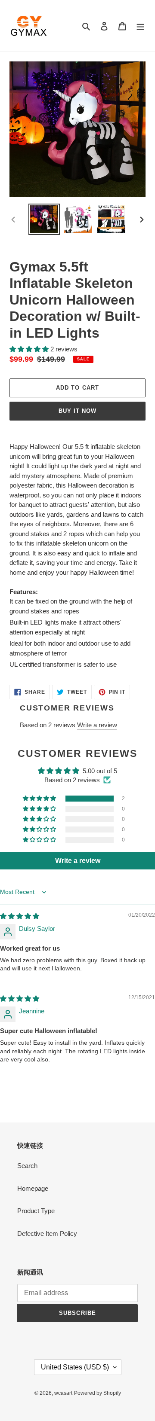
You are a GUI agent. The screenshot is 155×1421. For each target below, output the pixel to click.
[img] (19, 916)
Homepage (32, 1188)
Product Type (36, 1210)
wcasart (63, 1393)
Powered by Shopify (97, 1393)
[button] (29, 349)
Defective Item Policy (47, 1233)
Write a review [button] (77, 860)
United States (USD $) (75, 1367)
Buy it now (77, 411)
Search (27, 1165)
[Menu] (140, 26)
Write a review (97, 725)
